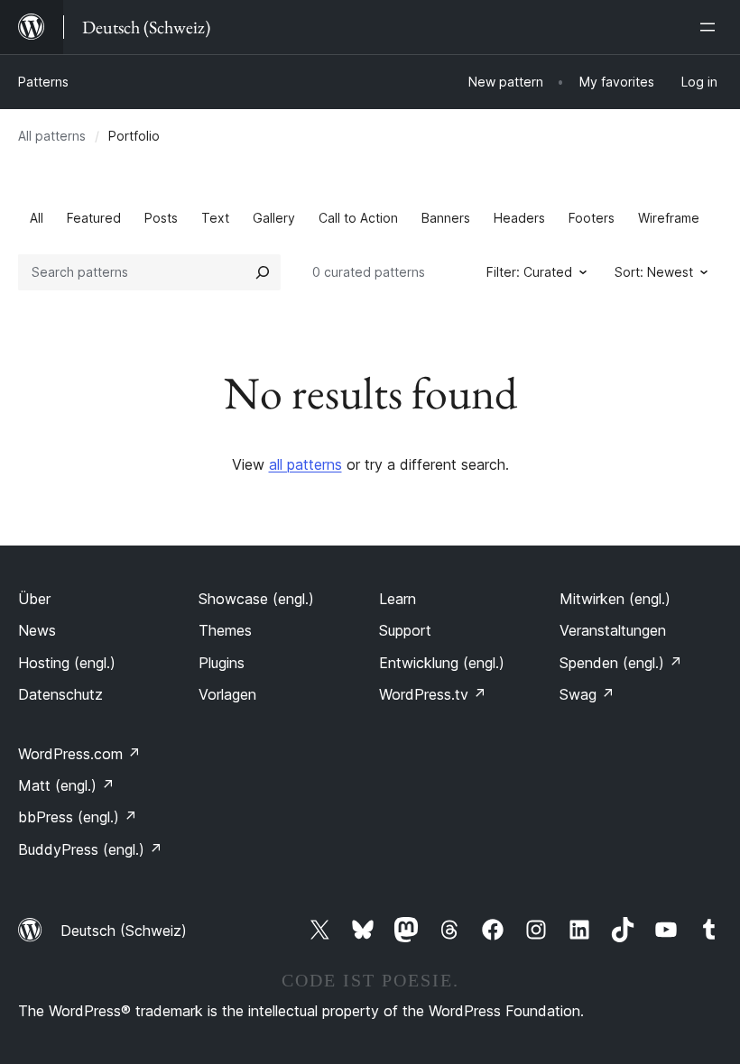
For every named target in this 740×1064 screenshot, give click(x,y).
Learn (397, 599)
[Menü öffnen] (711, 27)
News (37, 630)
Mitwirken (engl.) (615, 599)
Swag (587, 694)
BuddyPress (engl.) (90, 849)
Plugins (222, 663)
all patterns (305, 464)
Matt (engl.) (66, 785)
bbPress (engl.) (77, 817)
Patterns (43, 81)
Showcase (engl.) (256, 599)
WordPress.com (79, 754)
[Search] (263, 272)
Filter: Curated (529, 272)
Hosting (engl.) (67, 663)
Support (405, 630)
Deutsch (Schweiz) (123, 931)
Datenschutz (60, 694)
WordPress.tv (432, 694)
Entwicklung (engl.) (441, 663)
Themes (225, 630)
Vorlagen (227, 694)
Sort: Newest (654, 272)
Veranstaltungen (613, 630)
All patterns (52, 135)
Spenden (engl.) (621, 663)
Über (34, 599)
